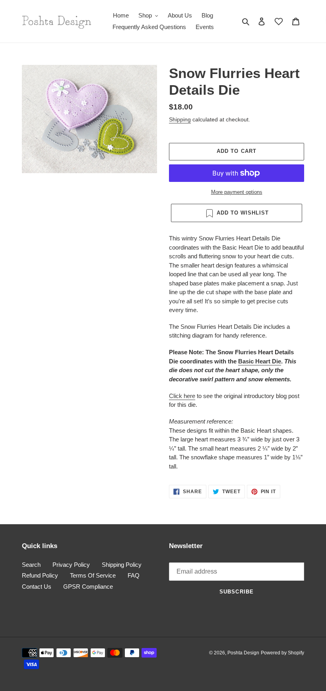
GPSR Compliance (88, 586)
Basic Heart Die (259, 361)
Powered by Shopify (282, 653)
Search (31, 564)
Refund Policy (40, 575)
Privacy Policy (71, 564)
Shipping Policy (122, 564)
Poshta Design (243, 653)
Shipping (180, 119)
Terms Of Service (93, 575)
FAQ (134, 575)
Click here (182, 395)
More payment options (236, 192)
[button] (278, 21)
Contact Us (36, 586)
